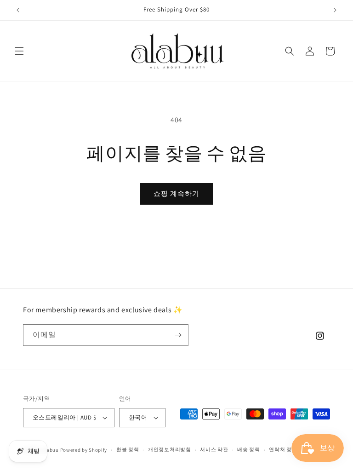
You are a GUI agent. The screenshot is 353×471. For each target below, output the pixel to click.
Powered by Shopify (84, 450)
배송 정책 (248, 449)
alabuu (50, 450)
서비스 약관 (214, 449)
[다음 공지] (335, 10)
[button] (19, 51)
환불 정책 (127, 449)
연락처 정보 (283, 449)
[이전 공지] (18, 10)
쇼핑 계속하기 (176, 193)
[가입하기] (178, 335)
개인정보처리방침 (169, 449)
